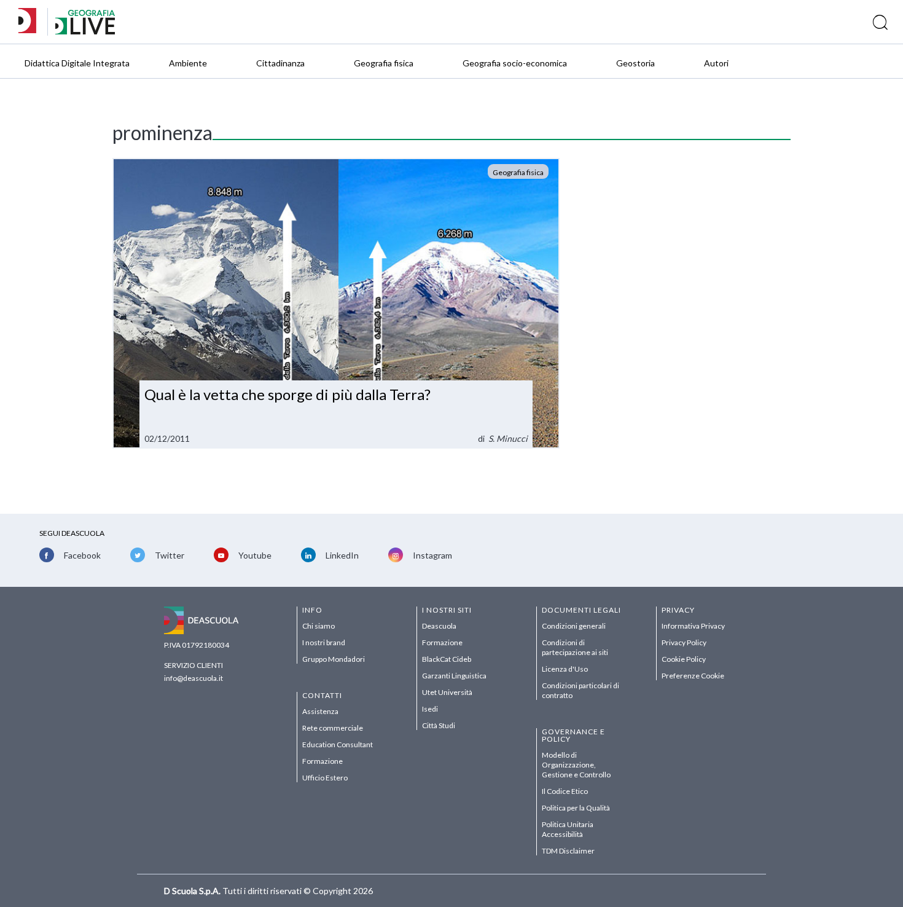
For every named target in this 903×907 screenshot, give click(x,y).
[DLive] (31, 22)
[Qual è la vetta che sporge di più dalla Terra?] (336, 303)
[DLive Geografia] (85, 31)
